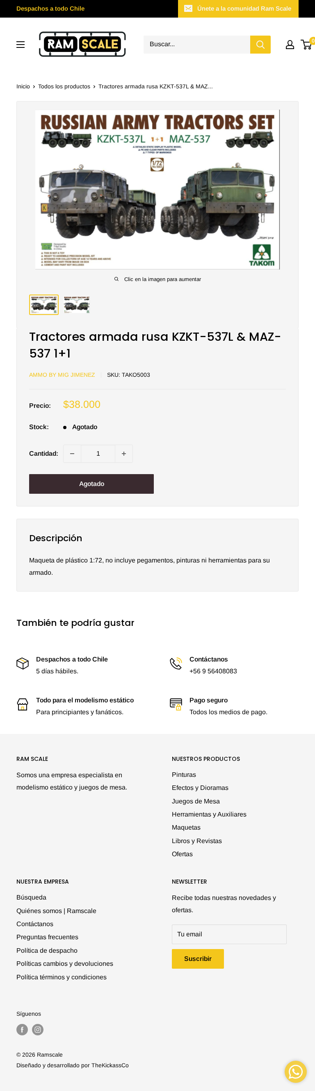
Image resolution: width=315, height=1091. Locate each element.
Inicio (23, 86)
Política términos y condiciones (61, 977)
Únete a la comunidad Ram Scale (244, 8)
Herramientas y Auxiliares (209, 814)
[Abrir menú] (20, 44)
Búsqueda (31, 897)
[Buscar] (260, 45)
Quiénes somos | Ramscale (56, 910)
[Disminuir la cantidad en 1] (72, 453)
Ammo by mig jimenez (62, 374)
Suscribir (198, 958)
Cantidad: (43, 453)
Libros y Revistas (197, 840)
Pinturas (184, 774)
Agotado (91, 483)
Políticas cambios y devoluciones (64, 963)
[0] (306, 44)
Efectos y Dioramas (200, 787)
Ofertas (182, 853)
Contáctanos (34, 923)
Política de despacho (47, 950)
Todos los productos (64, 86)
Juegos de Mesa (196, 801)
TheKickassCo (110, 1065)
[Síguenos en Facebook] (22, 1029)
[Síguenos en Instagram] (37, 1029)
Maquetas (186, 827)
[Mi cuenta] (290, 44)
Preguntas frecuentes (47, 937)
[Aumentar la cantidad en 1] (123, 453)
